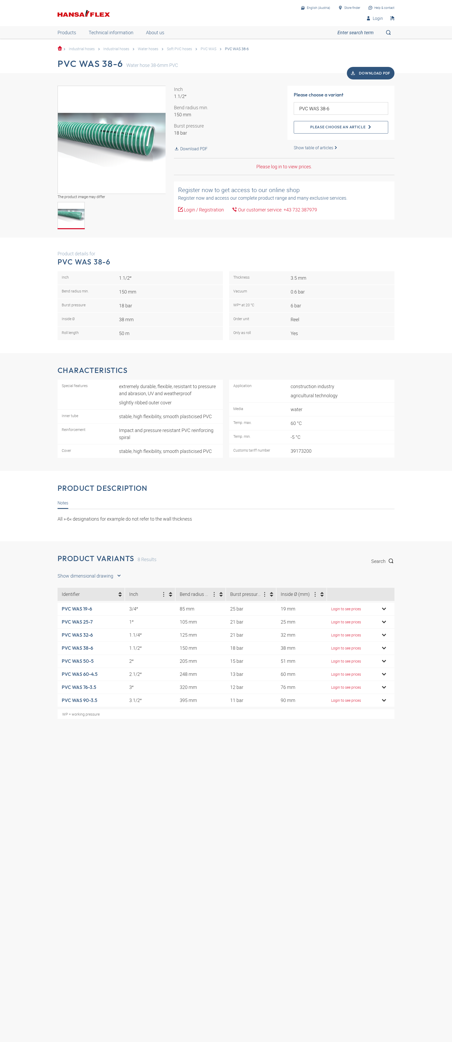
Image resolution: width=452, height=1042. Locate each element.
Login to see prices (346, 608)
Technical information (111, 32)
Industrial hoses (82, 48)
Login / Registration (203, 209)
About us (155, 32)
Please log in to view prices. (284, 166)
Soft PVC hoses (179, 48)
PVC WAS (208, 48)
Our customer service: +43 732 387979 (277, 209)
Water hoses (148, 48)
